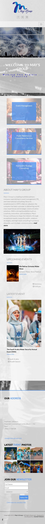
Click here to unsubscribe (16, 502)
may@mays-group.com (13, 438)
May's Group (19, 515)
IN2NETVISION (39, 517)
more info (23, 274)
